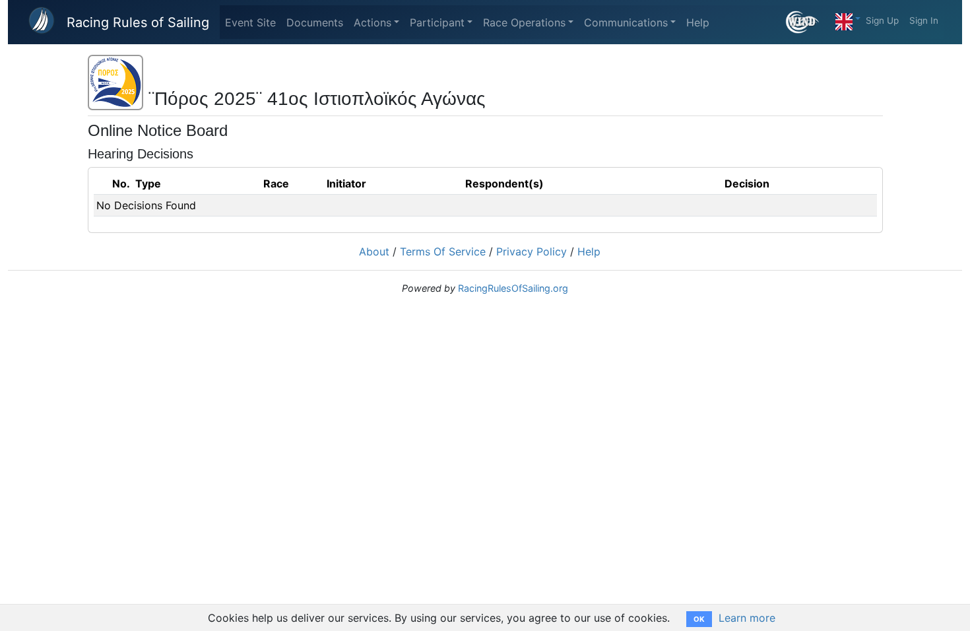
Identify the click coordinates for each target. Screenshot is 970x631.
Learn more (747, 617)
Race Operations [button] (524, 22)
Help (697, 22)
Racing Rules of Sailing (138, 22)
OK (699, 619)
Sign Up (882, 20)
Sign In (923, 20)
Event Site (250, 22)
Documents (314, 22)
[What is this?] (808, 22)
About (374, 251)
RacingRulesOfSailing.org (513, 288)
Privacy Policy (531, 251)
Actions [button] (372, 22)
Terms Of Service (443, 251)
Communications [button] (626, 22)
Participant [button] (437, 22)
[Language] (847, 18)
